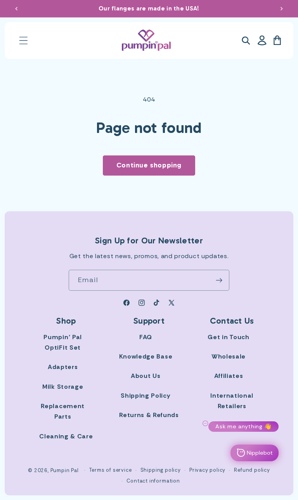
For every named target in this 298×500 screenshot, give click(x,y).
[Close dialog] (281, 173)
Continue (220, 293)
